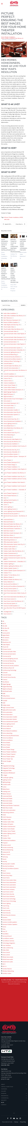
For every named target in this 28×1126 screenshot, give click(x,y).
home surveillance (8, 740)
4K (3, 621)
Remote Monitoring (8, 850)
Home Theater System (9, 756)
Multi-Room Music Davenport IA (12, 537)
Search (23, 305)
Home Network (7, 728)
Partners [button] (4, 1088)
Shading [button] (3, 1093)
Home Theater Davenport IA (11, 462)
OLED (4, 815)
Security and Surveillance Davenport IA (14, 586)
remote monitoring (8, 847)
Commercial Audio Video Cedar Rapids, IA (15, 333)
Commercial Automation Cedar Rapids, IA (15, 344)
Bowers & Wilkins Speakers (11, 322)
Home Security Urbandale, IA (11, 452)
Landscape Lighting (8, 777)
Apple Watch (6, 635)
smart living (6, 905)
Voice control (6, 954)
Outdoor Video (7, 838)
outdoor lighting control (9, 833)
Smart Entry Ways (7, 875)
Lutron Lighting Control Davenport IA (13, 511)
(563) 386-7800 (5, 1065)
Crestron (5, 679)
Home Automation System (10, 719)
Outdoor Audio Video (9, 549)
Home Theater (7, 460)
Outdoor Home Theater (9, 831)
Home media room (8, 726)
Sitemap (16, 1122)
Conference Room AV (8, 668)
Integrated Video (7, 770)
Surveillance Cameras (8, 940)
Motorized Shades (8, 522)
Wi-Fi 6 (4, 966)
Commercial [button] (5, 1097)
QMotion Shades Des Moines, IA (12, 579)
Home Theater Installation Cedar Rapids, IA (15, 469)
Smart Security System (9, 603)
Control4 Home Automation (11, 368)
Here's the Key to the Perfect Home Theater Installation (5, 274)
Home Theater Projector (9, 754)
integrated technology (8, 766)
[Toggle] (25, 322)
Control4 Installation (9, 374)
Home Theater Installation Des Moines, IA (12, 38)
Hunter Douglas (7, 761)
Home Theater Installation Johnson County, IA (15, 479)
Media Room (6, 789)
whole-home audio (8, 961)
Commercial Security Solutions (12, 356)
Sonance (5, 917)
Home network (8, 430)
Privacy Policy (23, 1122)
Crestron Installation (9, 383)
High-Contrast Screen (8, 707)
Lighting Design (8, 502)
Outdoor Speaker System (10, 568)
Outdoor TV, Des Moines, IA (13, 256)
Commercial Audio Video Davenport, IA (14, 337)
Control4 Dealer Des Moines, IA (12, 365)
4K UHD (7, 219)
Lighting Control (7, 780)
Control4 (5, 672)
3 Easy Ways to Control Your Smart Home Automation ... (21, 224)
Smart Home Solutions (9, 896)
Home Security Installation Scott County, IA (15, 446)
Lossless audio (6, 784)
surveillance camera (8, 938)
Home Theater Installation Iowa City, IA (14, 476)
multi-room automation (9, 810)
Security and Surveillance (10, 584)
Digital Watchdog (7, 686)
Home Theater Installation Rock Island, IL (14, 482)
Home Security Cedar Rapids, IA (12, 439)
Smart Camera (6, 873)
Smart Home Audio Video (9, 880)
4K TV (4, 623)
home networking (7, 733)
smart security (6, 910)
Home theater (6, 742)
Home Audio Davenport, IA (11, 403)
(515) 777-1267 (5, 1079)
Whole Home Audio (8, 957)
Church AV (5, 647)
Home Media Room (9, 426)
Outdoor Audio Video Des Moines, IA (13, 551)
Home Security (8, 437)
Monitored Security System (11, 513)
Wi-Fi (4, 964)
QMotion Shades (8, 577)
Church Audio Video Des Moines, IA (13, 329)
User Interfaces (7, 945)
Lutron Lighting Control (10, 509)
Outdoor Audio (7, 819)
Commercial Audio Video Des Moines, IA (14, 339)
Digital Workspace (8, 394)
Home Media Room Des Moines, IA (13, 428)
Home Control (7, 416)
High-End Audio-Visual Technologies (13, 398)
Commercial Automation (10, 342)
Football (5, 700)
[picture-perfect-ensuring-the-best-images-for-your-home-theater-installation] (14, 49)
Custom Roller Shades (9, 387)
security (5, 861)
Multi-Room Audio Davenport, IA (12, 533)
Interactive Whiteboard (9, 773)
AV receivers (6, 637)
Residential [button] (4, 1095)
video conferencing (8, 947)
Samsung (5, 857)
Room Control (6, 854)
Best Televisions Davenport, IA (12, 320)
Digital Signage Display (10, 392)
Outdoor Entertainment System (12, 555)
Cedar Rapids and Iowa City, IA (12, 324)
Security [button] (4, 1100)
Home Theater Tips (8, 759)
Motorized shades (7, 801)
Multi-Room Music (9, 535)
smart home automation (9, 887)
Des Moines (6, 682)
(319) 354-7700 (5, 1047)
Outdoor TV (7, 572)
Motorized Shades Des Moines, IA (12, 524)
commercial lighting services (10, 658)
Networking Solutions (9, 540)
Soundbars (5, 933)
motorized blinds (8, 519)
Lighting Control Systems (10, 500)
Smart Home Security (8, 894)
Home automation (8, 407)
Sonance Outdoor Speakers (10, 924)
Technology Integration (9, 943)
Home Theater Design (9, 464)
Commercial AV (7, 656)
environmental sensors (9, 698)
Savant (4, 859)
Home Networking (8, 435)
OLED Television (7, 817)
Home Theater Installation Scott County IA (15, 486)
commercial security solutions (11, 665)
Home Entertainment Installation (12, 421)
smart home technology (9, 898)
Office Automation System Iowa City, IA (14, 544)
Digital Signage (7, 684)
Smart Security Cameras (9, 915)
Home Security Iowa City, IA (11, 449)
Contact (3, 1104)
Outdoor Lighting (8, 563)
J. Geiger (5, 775)
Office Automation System (11, 542)
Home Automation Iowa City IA (12, 412)
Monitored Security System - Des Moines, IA (15, 516)
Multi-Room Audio (9, 531)
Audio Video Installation (10, 313)
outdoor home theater (9, 829)
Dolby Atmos (6, 696)
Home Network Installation (10, 731)
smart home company (9, 889)
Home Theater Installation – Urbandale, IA (4, 256)
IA (3, 763)
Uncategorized (7, 611)
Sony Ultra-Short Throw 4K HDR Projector (15, 608)
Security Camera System (10, 588)
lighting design (6, 782)
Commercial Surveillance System (12, 359)
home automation (7, 712)
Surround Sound (7, 936)
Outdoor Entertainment (10, 553)
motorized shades (7, 803)
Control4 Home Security (9, 677)
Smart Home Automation (10, 591)
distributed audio (7, 691)
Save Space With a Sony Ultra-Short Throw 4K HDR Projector (14, 275)
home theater (6, 747)
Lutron (5, 504)
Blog (2, 1102)
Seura (4, 871)
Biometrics (5, 640)
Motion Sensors (7, 794)
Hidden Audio (6, 705)
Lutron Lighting (8, 507)
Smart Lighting (6, 903)
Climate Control (7, 649)
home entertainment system (10, 721)
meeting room (6, 791)
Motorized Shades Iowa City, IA (12, 526)
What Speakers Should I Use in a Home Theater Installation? (6, 245)
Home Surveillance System (11, 454)
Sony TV (5, 931)
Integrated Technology (9, 768)
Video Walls (6, 950)
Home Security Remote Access (11, 735)
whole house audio (8, 959)
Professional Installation (9, 840)
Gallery (3, 1091)
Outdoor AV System (8, 824)
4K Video (5, 630)
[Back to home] (14, 4)
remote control (7, 845)
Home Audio (7, 401)
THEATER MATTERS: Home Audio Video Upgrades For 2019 (23, 245)
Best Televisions (8, 318)
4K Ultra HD (6, 628)
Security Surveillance (8, 866)
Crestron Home (8, 380)
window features (7, 968)
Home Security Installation (11, 444)
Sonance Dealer (7, 919)
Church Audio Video (9, 327)
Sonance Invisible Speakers (11, 605)
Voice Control (7, 614)
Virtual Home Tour (7, 1086)
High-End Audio (8, 396)
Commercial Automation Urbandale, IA (14, 350)
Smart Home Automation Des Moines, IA (14, 596)
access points (6, 633)
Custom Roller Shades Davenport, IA (13, 389)
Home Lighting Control (10, 423)
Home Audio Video (9, 405)
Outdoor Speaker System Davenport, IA (14, 570)
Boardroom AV (7, 642)
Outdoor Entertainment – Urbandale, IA (14, 561)
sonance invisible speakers (10, 922)
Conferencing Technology (9, 670)
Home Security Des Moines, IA (12, 441)
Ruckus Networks (8, 582)
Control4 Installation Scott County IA (13, 376)
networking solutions (8, 812)
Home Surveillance (8, 738)
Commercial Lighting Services (11, 352)
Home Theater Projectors (10, 493)
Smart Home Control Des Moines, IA (13, 601)
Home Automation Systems (11, 414)
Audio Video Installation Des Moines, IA (14, 315)
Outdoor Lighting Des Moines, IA (12, 566)
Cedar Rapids (6, 644)
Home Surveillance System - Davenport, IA (15, 456)
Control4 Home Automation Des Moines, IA (15, 370)
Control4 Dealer (8, 363)
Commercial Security (8, 663)
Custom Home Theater (10, 385)
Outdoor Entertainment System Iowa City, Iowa (15, 558)
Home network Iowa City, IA (11, 432)
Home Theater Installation (8, 37)
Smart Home (6, 878)
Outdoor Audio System (10, 546)
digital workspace (7, 689)
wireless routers (7, 973)
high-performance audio (9, 710)
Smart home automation (9, 885)
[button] (2, 4)
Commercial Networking (10, 354)
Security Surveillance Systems (11, 868)
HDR (21, 217)
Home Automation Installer (11, 410)
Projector (5, 843)
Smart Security (6, 912)
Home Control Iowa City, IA (11, 419)
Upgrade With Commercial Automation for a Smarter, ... (9, 224)
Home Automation (8, 714)
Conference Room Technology (12, 361)
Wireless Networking (8, 971)
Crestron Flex (7, 378)
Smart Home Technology (9, 901)
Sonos (4, 926)
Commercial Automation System (12, 347)
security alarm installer (9, 864)
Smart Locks (6, 908)
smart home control (8, 891)
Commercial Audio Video (10, 331)
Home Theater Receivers (10, 495)
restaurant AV (6, 852)
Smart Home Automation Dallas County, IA (15, 593)
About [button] (3, 1084)
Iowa (5, 498)
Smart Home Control (9, 599)
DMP (4, 693)
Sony (4, 929)
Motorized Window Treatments (12, 528)
